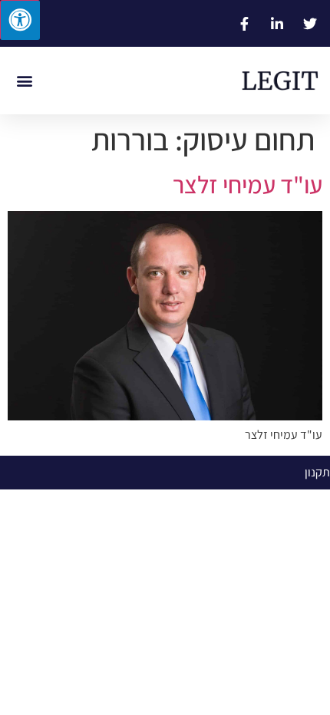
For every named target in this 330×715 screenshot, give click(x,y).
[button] (24, 81)
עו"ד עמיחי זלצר (247, 184)
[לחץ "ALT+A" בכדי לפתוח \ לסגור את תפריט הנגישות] (20, 20)
